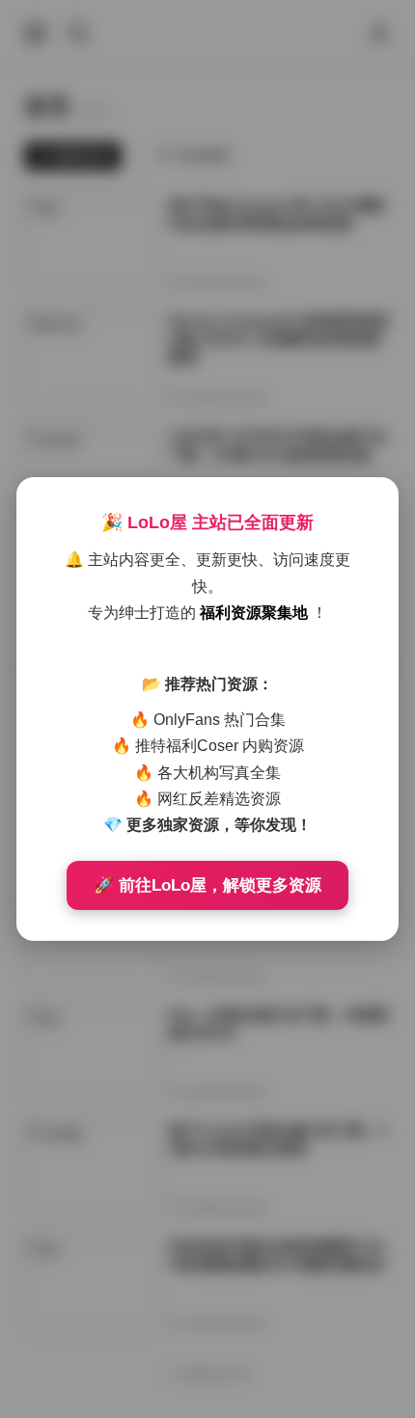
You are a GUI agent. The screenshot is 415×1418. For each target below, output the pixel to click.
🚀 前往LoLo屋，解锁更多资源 (207, 885)
